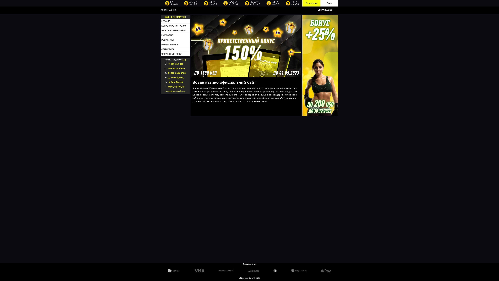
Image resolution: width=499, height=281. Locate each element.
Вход (329, 3)
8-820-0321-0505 (175, 73)
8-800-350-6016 (175, 68)
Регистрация (311, 3)
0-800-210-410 (174, 64)
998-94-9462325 (175, 86)
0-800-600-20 (174, 82)
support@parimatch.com (175, 91)
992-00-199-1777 (174, 77)
